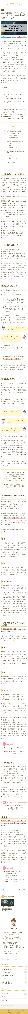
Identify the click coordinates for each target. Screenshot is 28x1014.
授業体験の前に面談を (14, 137)
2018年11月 (14, 993)
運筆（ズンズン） (13, 147)
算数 (10, 143)
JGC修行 (15, 972)
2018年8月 (14, 1000)
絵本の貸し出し (11, 162)
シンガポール (15, 983)
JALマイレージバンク (14, 969)
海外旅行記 (14, 982)
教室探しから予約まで (14, 135)
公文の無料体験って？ (13, 133)
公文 (15, 978)
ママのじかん (14, 3)
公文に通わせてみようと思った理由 (15, 152)
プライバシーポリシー (10, 1010)
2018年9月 (14, 997)
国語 (10, 145)
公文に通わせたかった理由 (14, 131)
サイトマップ (19, 1010)
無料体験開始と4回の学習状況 (15, 141)
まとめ (8, 165)
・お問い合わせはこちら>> (10, 953)
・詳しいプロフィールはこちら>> (12, 951)
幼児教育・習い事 (14, 975)
